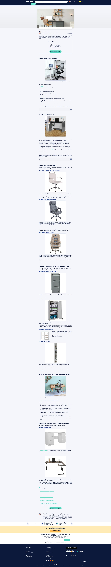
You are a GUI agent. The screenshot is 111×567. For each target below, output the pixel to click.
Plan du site (37, 565)
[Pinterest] (71, 555)
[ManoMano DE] (50, 560)
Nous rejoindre (28, 555)
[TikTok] (75, 555)
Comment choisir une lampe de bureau (46, 501)
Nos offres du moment (49, 552)
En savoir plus (64, 542)
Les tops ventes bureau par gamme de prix (47, 491)
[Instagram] (73, 555)
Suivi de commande (28, 547)
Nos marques (48, 551)
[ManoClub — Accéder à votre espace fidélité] (80, 2)
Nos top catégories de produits (50, 548)
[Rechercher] (36, 1)
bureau (42, 86)
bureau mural (50, 149)
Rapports (77, 565)
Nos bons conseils (48, 547)
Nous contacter (28, 551)
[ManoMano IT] (46, 560)
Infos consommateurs (72, 565)
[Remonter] (84, 561)
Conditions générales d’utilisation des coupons (32, 557)
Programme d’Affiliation (29, 556)
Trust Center (55, 565)
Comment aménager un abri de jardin (46, 505)
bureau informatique (43, 450)
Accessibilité (81, 565)
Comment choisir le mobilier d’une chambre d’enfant (48, 503)
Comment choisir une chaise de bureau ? (46, 497)
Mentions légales (42, 565)
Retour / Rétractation (29, 548)
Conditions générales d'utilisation (63, 565)
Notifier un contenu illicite (29, 552)
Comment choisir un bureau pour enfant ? (47, 500)
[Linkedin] (67, 555)
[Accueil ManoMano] (29, 2)
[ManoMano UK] (48, 560)
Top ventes (47, 555)
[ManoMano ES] (53, 560)
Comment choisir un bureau (44, 498)
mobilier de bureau (67, 83)
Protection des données (49, 565)
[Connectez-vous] (83, 2)
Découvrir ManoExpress (49, 556)
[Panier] (85, 2)
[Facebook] (69, 555)
